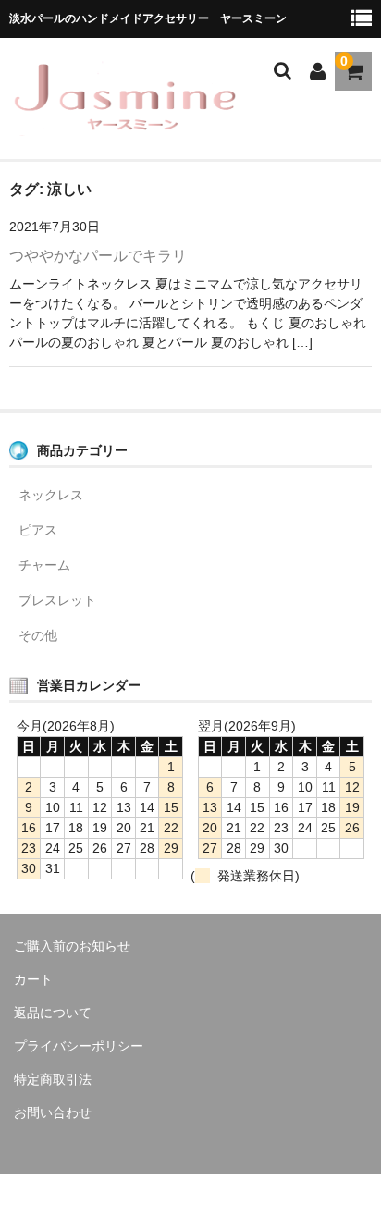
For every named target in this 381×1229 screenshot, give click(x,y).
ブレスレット (57, 600)
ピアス (37, 529)
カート (33, 979)
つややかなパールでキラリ (98, 256)
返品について (53, 1012)
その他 (37, 635)
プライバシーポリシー (78, 1046)
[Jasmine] (124, 124)
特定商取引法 (53, 1079)
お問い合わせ (53, 1112)
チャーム (44, 565)
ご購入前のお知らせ (72, 946)
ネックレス (50, 494)
